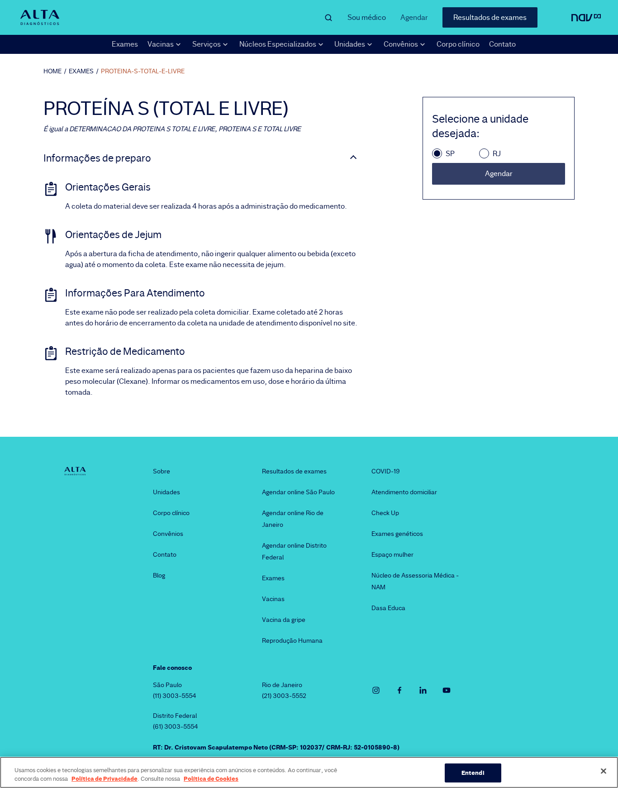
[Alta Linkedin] (423, 690)
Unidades (166, 492)
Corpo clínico (458, 44)
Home (52, 71)
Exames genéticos (397, 534)
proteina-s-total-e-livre (143, 71)
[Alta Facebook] (399, 690)
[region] (309, 772)
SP (450, 153)
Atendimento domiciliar (404, 492)
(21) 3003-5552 (284, 696)
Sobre (161, 471)
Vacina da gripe (283, 620)
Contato (502, 44)
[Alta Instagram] (375, 690)
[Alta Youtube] (446, 690)
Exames (125, 44)
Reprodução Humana (292, 640)
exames (81, 71)
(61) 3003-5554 (175, 726)
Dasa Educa (388, 608)
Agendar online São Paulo (298, 492)
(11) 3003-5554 (174, 696)
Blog (159, 575)
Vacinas (273, 599)
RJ (497, 153)
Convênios (168, 534)
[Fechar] (603, 771)
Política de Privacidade (104, 778)
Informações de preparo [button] (97, 158)
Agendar (414, 17)
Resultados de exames (490, 17)
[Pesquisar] (328, 17)
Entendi (473, 773)
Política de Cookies (211, 778)
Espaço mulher (392, 554)
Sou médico (366, 17)
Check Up (385, 513)
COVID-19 (385, 471)
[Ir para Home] (39, 17)
